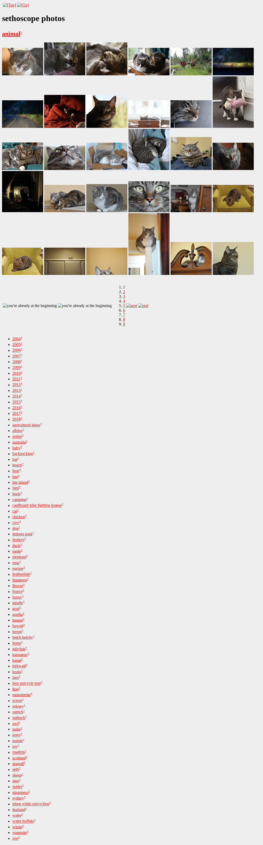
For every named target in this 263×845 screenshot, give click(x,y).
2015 (16, 402)
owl (15, 723)
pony (16, 735)
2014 (16, 396)
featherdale (21, 574)
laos (15, 677)
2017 (16, 413)
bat (14, 459)
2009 (16, 367)
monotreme (21, 695)
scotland (19, 758)
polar (16, 729)
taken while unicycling (30, 804)
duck (16, 545)
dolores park (22, 534)
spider (17, 787)
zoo (15, 838)
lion (15, 689)
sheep (17, 775)
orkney (18, 706)
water (16, 815)
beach (17, 465)
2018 (16, 419)
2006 (16, 350)
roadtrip (18, 752)
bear (15, 471)
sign (15, 781)
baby (16, 448)
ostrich (17, 712)
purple (17, 741)
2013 (16, 390)
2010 (16, 373)
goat (15, 609)
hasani (17, 620)
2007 (16, 356)
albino (17, 430)
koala (16, 672)
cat (14, 511)
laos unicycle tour (26, 683)
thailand (18, 809)
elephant (19, 557)
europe (17, 568)
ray (14, 746)
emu (15, 563)
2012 (16, 385)
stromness (20, 792)
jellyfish (18, 649)
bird (15, 488)
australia (19, 442)
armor (17, 436)
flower (17, 585)
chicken (18, 517)
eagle (16, 551)
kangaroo (19, 654)
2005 (16, 344)
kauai (16, 660)
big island (20, 482)
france (17, 591)
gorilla (17, 614)
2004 (16, 339)
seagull (18, 763)
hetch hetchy (22, 637)
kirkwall (19, 666)
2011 (16, 379)
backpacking (22, 454)
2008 (16, 361)
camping (19, 499)
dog (15, 528)
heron (17, 632)
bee (15, 476)
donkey (18, 540)
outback (18, 718)
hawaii (17, 626)
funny (17, 597)
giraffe (17, 603)
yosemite (19, 832)
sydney (18, 798)
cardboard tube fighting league (37, 505)
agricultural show (26, 425)
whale (17, 827)
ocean (17, 700)
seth (15, 769)
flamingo (19, 580)
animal (11, 33)
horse (16, 643)
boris (16, 494)
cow (15, 522)
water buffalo (23, 821)
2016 (16, 408)
